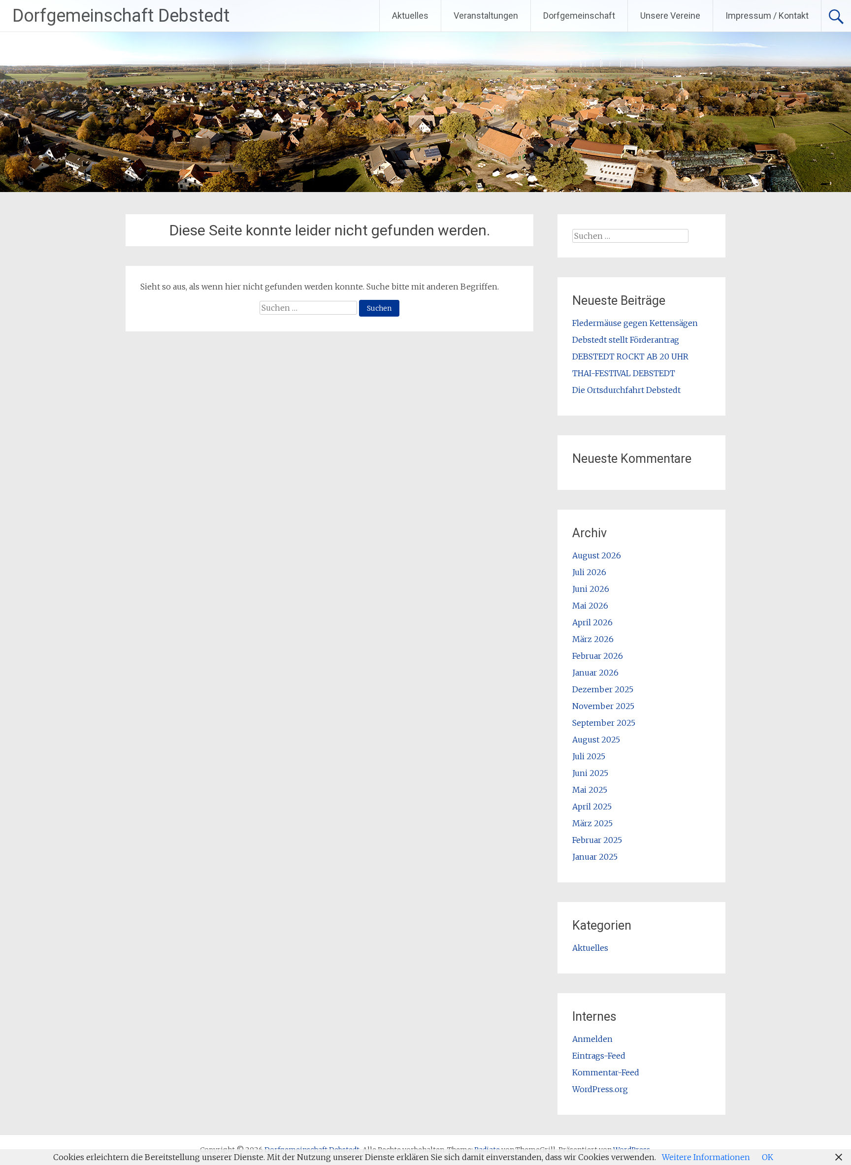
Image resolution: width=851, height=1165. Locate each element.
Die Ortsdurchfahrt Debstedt (626, 390)
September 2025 (603, 723)
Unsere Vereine (670, 15)
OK (767, 1157)
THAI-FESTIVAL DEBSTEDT (623, 373)
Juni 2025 (590, 773)
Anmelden (592, 1039)
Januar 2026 (595, 673)
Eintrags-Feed (598, 1056)
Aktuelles (410, 15)
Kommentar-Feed (605, 1072)
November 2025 (603, 706)
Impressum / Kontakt (767, 15)
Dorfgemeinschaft (579, 15)
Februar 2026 (597, 656)
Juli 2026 (589, 572)
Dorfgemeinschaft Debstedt (120, 15)
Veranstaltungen (486, 15)
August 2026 (596, 555)
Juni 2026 (590, 589)
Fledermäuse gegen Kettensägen (635, 323)
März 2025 (592, 823)
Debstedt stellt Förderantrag (625, 340)
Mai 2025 (589, 790)
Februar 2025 (597, 840)
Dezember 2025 (602, 689)
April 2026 (592, 622)
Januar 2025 (595, 857)
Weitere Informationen (706, 1157)
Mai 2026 (590, 606)
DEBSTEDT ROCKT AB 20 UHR (630, 356)
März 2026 (593, 639)
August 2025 (596, 739)
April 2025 (592, 806)
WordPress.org (600, 1089)
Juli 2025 (588, 756)
